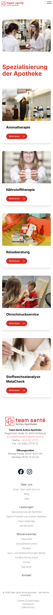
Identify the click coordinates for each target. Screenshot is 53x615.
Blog (26, 494)
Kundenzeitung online (26, 557)
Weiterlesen (14, 136)
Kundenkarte (26, 525)
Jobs (26, 498)
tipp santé (26, 566)
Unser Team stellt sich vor (26, 489)
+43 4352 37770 (30, 440)
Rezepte (26, 548)
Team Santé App (26, 521)
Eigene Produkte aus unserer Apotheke (26, 516)
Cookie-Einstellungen (28, 600)
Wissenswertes (26, 534)
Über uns (26, 484)
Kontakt (26, 575)
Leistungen (26, 507)
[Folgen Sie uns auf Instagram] (29, 472)
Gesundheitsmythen (26, 543)
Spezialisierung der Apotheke (26, 512)
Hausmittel (26, 539)
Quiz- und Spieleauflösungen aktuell (26, 553)
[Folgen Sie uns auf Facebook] (21, 472)
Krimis (26, 562)
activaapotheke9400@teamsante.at (25, 436)
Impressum (28, 604)
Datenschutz (28, 607)
